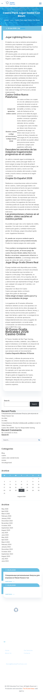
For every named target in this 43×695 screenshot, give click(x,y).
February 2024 (6, 544)
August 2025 (6, 530)
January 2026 (6, 518)
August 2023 (6, 556)
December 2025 (7, 521)
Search (6, 400)
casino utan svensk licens (10, 458)
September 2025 (7, 528)
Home (6, 20)
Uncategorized (7, 462)
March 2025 (6, 542)
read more (8, 581)
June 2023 (5, 561)
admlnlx (22, 28)
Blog (3, 453)
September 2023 (7, 554)
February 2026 (6, 516)
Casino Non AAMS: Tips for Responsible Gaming (18, 428)
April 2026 (5, 511)
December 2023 (7, 549)
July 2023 (5, 559)
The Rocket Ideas (28, 688)
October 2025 (6, 525)
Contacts (27, 653)
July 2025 (5, 533)
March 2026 (6, 514)
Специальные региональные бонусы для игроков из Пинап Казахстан (22, 576)
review (4, 460)
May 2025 (5, 537)
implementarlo (10, 92)
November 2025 (7, 523)
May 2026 (5, 509)
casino (4, 455)
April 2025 (5, 540)
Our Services (28, 650)
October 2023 (6, 551)
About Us (8, 653)
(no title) (4, 418)
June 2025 (5, 535)
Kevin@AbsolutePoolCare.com (16, 664)
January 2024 (6, 547)
